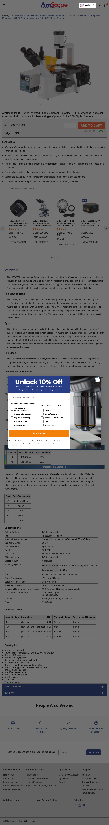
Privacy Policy (14, 445)
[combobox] (87, 5)
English (88, 5)
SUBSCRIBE (39, 433)
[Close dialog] (97, 380)
